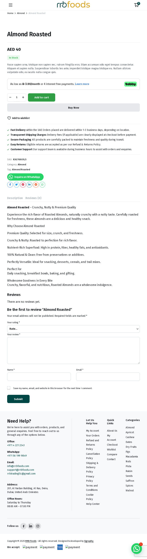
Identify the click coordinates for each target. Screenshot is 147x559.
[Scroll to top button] (141, 542)
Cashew (130, 437)
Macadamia (132, 456)
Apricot (130, 432)
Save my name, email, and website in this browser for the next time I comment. (52, 388)
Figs (128, 451)
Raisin (129, 471)
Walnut (130, 490)
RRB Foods (30, 541)
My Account (92, 430)
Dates (129, 442)
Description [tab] (15, 198)
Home (10, 13)
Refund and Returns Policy (92, 445)
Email (79, 369)
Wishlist (111, 449)
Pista (128, 466)
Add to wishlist (20, 118)
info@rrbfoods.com (18, 466)
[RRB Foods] (73, 5)
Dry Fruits (131, 446)
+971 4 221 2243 (16, 445)
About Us (112, 430)
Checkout (112, 444)
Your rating (13, 322)
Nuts (128, 461)
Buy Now (73, 107)
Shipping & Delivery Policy (92, 467)
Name (11, 369)
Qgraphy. (89, 541)
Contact (111, 459)
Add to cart (41, 97)
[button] (136, 5)
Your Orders (92, 435)
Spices (129, 485)
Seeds (129, 476)
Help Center (93, 504)
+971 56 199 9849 (17, 455)
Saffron (130, 480)
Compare (112, 454)
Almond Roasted (21, 169)
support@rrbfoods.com (20, 469)
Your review (13, 334)
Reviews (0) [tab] (33, 198)
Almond (21, 13)
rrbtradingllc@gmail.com (21, 473)
